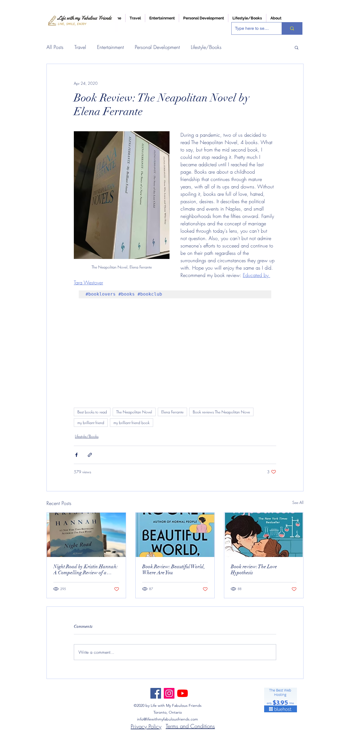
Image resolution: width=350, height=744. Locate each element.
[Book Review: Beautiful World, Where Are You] (175, 535)
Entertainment (110, 47)
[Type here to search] (292, 28)
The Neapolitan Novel (134, 412)
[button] (296, 47)
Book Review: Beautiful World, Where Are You (173, 570)
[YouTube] (182, 693)
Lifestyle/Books (206, 47)
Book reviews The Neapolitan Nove (221, 412)
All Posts (54, 47)
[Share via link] (89, 454)
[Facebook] (155, 693)
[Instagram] (169, 693)
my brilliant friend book (131, 422)
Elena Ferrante (172, 412)
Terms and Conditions (190, 726)
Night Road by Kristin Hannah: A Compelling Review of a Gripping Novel (85, 570)
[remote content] (175, 348)
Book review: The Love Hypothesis (254, 570)
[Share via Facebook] (76, 454)
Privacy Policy (146, 726)
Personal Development (157, 47)
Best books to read (92, 412)
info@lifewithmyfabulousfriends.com (167, 719)
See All (298, 502)
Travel (80, 47)
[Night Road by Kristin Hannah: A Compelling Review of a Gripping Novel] (86, 535)
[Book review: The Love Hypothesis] (263, 535)
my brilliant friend (90, 422)
